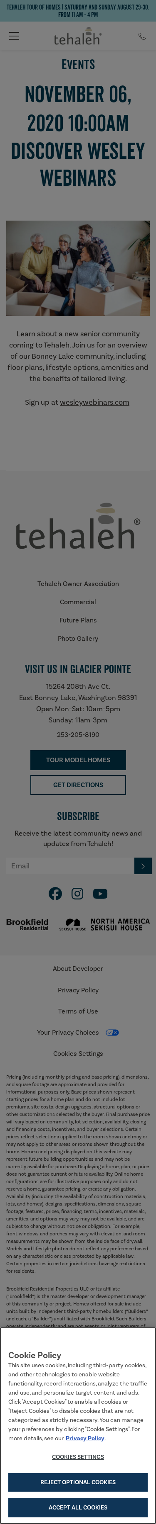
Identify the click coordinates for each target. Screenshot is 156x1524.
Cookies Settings (78, 1457)
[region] (78, 1425)
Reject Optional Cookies (78, 1482)
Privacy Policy (85, 1438)
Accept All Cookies (78, 1507)
